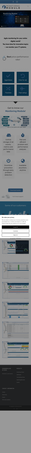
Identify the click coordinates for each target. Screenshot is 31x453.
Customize (15, 231)
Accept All (15, 227)
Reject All (15, 235)
